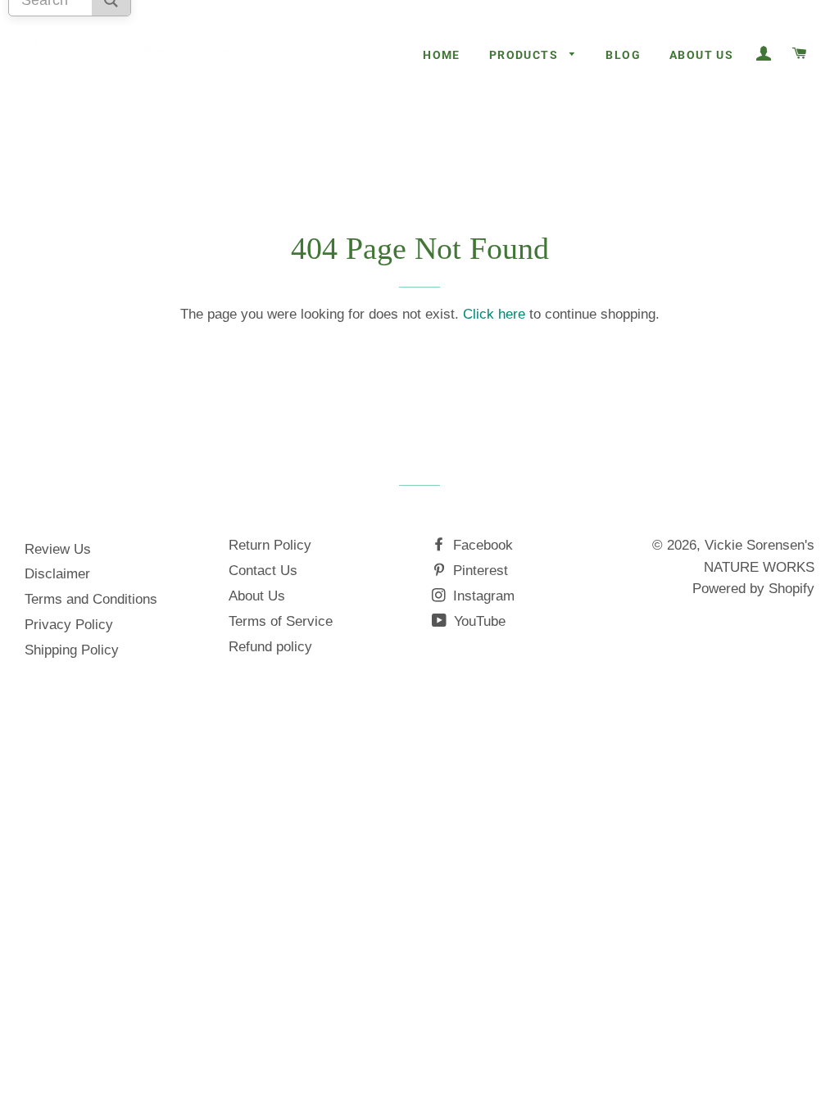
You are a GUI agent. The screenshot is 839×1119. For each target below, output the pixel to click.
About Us (701, 54)
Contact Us (263, 570)
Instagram (482, 596)
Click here (494, 314)
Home (441, 54)
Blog (623, 54)
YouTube (478, 621)
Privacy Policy (69, 624)
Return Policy (270, 545)
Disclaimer (57, 574)
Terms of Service (281, 621)
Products (525, 54)
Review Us (58, 549)
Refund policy (270, 647)
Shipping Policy (72, 650)
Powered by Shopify (753, 588)
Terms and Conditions (91, 599)
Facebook (481, 545)
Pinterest (478, 570)
